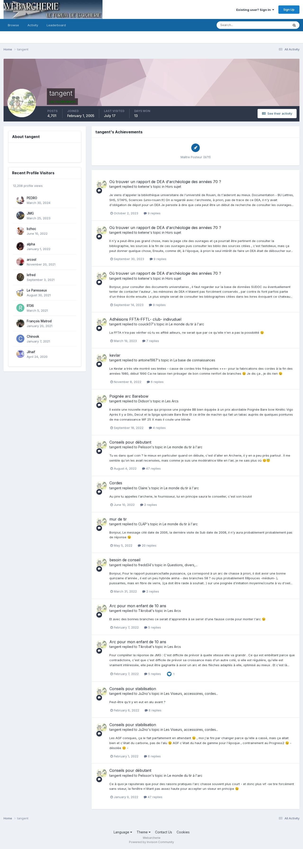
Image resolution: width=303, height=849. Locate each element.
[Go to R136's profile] (20, 308)
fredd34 (144, 565)
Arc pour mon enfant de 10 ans (137, 605)
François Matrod (39, 321)
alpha (31, 244)
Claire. (143, 488)
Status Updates (272, 25)
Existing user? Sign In (254, 10)
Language (122, 832)
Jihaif (31, 352)
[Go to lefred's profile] (20, 277)
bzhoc (31, 229)
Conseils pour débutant (130, 442)
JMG (30, 213)
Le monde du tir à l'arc (186, 324)
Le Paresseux (37, 290)
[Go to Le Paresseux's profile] (20, 292)
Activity (32, 25)
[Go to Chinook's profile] (20, 339)
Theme (143, 832)
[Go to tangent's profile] (101, 185)
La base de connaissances (194, 360)
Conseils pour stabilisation (132, 688)
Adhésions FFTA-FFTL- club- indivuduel (145, 319)
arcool (31, 259)
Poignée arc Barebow (128, 396)
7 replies (152, 341)
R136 (30, 306)
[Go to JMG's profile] (20, 215)
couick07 (145, 324)
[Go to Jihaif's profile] (20, 354)
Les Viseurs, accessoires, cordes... (191, 694)
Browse (13, 25)
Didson (143, 401)
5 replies (154, 627)
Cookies (183, 832)
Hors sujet (173, 186)
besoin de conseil (124, 559)
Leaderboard (56, 25)
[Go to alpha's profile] (20, 246)
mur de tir (118, 519)
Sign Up (288, 9)
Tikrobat (145, 611)
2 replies (150, 505)
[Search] (294, 25)
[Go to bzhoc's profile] (20, 231)
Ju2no (143, 694)
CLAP (142, 524)
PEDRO (32, 198)
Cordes (115, 483)
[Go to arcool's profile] (20, 262)
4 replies (159, 428)
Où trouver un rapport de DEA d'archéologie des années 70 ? (165, 181)
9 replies (153, 213)
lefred (31, 275)
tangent (115, 186)
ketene (143, 186)
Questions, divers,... (182, 565)
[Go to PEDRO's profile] (20, 200)
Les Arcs (171, 401)
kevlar (114, 355)
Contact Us (163, 832)
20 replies (148, 545)
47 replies (153, 468)
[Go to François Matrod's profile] (20, 323)
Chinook (33, 336)
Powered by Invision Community (151, 842)
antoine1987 (147, 360)
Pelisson (144, 447)
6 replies (157, 382)
